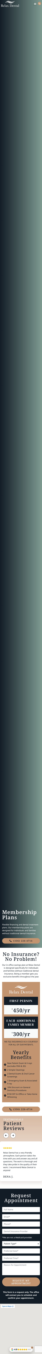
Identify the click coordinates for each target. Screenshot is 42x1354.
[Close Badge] (32, 1348)
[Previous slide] (4, 1158)
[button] (35, 4)
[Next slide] (37, 1158)
